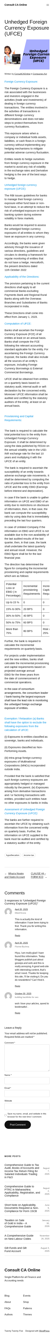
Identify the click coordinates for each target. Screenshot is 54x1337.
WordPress (44, 1331)
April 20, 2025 (21, 909)
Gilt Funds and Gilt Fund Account (15, 1249)
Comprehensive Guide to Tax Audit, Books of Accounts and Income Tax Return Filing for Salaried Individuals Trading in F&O (21, 1171)
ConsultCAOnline (22, 74)
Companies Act (40, 74)
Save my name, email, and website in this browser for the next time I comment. (27, 1115)
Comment (9, 1042)
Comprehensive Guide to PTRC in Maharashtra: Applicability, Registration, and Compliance (22, 1191)
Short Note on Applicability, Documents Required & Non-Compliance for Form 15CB (21, 1208)
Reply (17, 935)
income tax (29, 855)
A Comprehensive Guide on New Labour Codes (18, 1237)
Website (8, 1101)
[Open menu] (48, 5)
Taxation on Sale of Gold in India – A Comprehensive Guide (17, 1223)
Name (7, 1075)
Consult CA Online (15, 4)
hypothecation (12, 855)
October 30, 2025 (23, 993)
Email (7, 1088)
